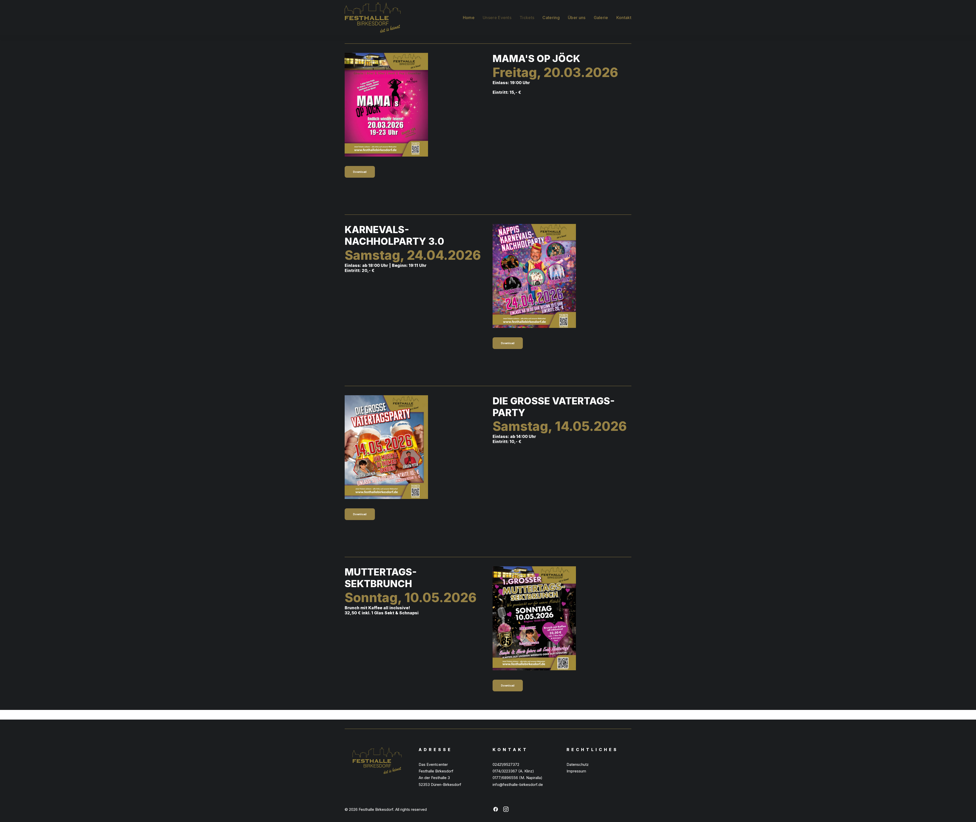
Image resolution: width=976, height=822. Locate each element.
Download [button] (360, 172)
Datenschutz (578, 764)
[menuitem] (470, 17)
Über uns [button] (577, 17)
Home (469, 17)
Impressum (576, 771)
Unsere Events (497, 17)
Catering (551, 17)
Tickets (527, 17)
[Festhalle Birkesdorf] (373, 17)
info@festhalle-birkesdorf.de (518, 784)
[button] (496, 810)
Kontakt (623, 17)
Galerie (601, 17)
